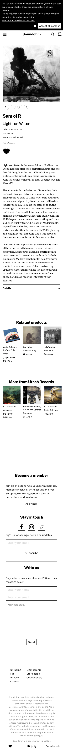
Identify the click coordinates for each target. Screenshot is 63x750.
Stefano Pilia (9, 350)
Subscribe (31, 553)
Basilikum (48, 350)
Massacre (7, 410)
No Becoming (29, 350)
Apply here (31, 503)
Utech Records (16, 129)
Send (31, 642)
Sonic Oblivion (51, 410)
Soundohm (31, 34)
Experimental (16, 137)
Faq (12, 673)
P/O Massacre (9, 406)
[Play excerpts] (6, 107)
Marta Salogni (9, 347)
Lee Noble (27, 347)
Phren (5, 353)
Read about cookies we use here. (18, 20)
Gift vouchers (34, 677)
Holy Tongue (49, 347)
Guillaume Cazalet (32, 409)
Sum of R (12, 116)
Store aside (33, 673)
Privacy (14, 677)
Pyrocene (27, 413)
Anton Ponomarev (31, 406)
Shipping (15, 669)
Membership (33, 669)
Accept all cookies (49, 25)
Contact (15, 681)
